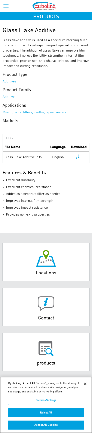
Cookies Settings (46, 400)
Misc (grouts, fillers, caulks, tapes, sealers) (35, 112)
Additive (9, 97)
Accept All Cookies (45, 425)
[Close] (85, 384)
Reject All (46, 412)
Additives (9, 81)
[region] (46, 405)
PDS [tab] (9, 138)
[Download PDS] (78, 158)
